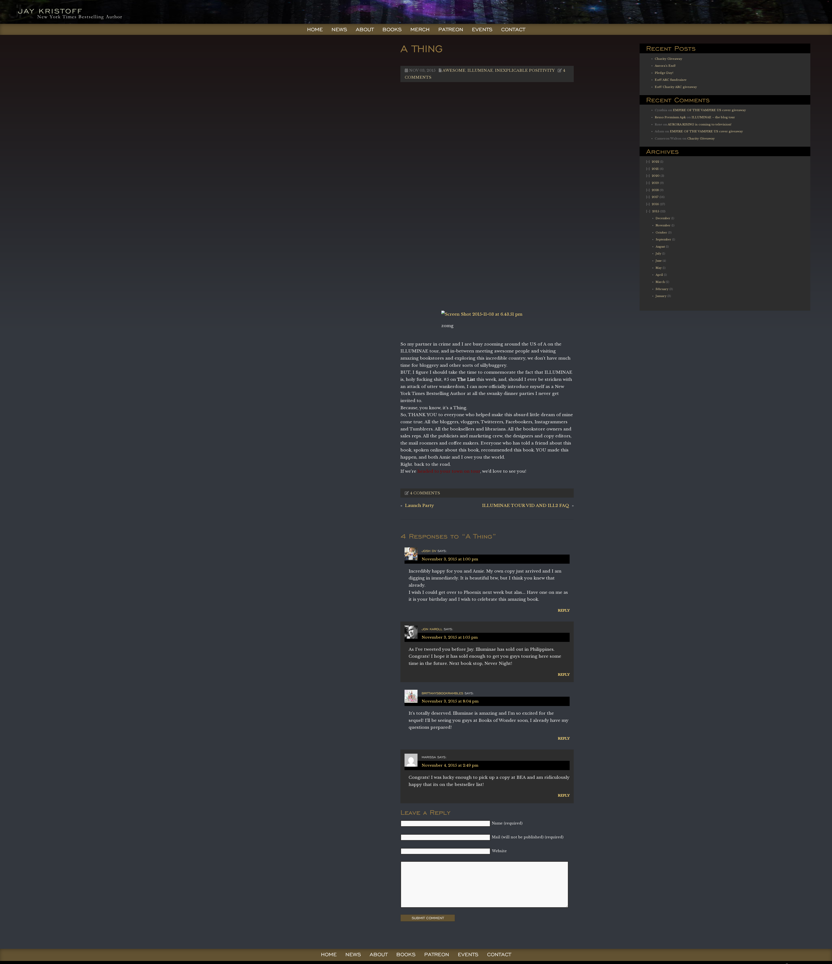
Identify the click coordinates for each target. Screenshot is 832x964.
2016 (655, 204)
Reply (564, 610)
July (658, 253)
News (339, 29)
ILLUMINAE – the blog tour (713, 117)
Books (392, 29)
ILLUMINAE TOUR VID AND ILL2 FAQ (525, 505)
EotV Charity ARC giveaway (676, 87)
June (659, 260)
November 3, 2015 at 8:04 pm (450, 701)
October (661, 232)
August (660, 246)
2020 (656, 176)
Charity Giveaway (668, 59)
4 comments (425, 493)
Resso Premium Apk (670, 117)
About (365, 29)
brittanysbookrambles (442, 693)
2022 (655, 162)
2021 (655, 169)
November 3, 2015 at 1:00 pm (450, 559)
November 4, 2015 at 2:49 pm (450, 765)
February (662, 289)
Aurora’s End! (665, 66)
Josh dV (429, 551)
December (663, 218)
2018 (655, 190)
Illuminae (480, 70)
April (659, 274)
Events (482, 29)
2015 (655, 211)
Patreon (450, 29)
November (663, 225)
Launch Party (419, 505)
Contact (513, 29)
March (660, 282)
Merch (420, 29)
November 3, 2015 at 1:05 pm (450, 637)
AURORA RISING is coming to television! (699, 124)
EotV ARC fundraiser (671, 80)
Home (315, 29)
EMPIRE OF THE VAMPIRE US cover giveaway (709, 110)
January (661, 296)
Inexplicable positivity (524, 70)
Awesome (453, 70)
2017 (655, 197)
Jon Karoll (432, 629)
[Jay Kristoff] (64, 22)
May (659, 267)
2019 (655, 183)
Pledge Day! (664, 73)
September (663, 239)
